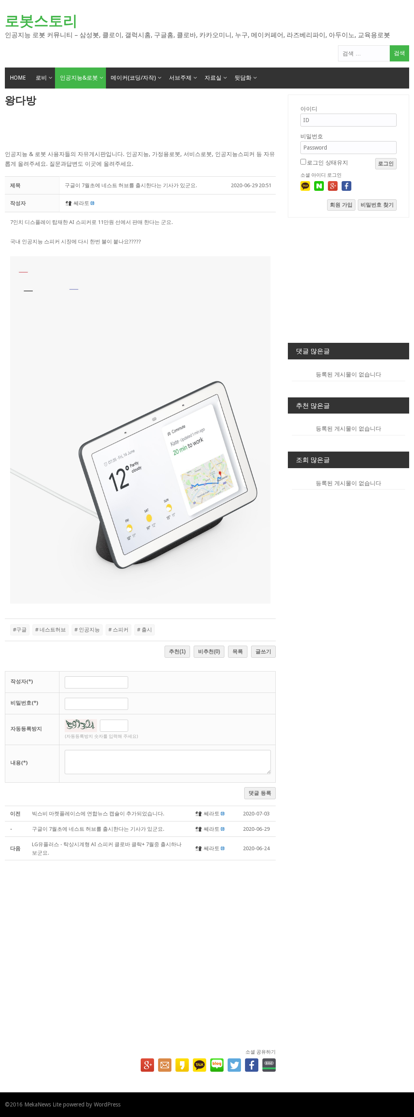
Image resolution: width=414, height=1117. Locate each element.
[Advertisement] (140, 129)
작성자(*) (22, 681)
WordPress (107, 1104)
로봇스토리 (41, 21)
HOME (18, 77)
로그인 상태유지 (327, 162)
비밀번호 (311, 136)
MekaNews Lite (42, 1104)
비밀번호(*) (24, 703)
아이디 (308, 109)
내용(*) (19, 763)
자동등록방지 (26, 729)
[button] (69, 203)
